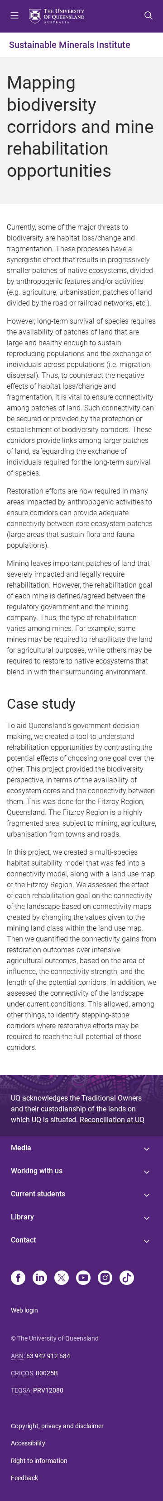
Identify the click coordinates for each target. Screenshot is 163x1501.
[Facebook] (18, 1278)
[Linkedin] (40, 1278)
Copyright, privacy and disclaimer (57, 1426)
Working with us (36, 1171)
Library (22, 1217)
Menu (14, 16)
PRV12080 (48, 1390)
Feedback (24, 1478)
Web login (24, 1310)
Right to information (39, 1460)
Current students (38, 1194)
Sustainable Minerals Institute (69, 44)
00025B (47, 1373)
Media (21, 1147)
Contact (23, 1240)
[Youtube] (83, 1278)
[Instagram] (105, 1278)
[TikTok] (127, 1278)
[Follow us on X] (61, 1278)
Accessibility (28, 1443)
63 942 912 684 (48, 1356)
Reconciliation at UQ (112, 1119)
